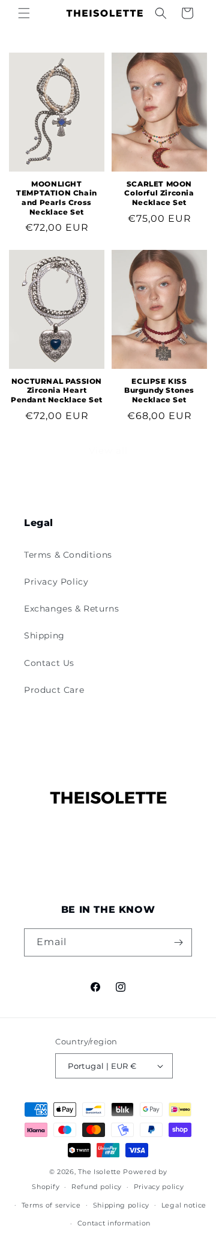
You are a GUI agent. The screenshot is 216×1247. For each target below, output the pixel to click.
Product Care (54, 689)
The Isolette (99, 1171)
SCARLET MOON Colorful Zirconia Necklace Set (159, 193)
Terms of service (51, 1205)
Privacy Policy (56, 581)
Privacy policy (159, 1186)
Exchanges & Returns (71, 608)
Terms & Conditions (68, 554)
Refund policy (96, 1186)
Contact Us (49, 663)
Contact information (114, 1223)
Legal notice (183, 1205)
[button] (24, 13)
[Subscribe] (178, 942)
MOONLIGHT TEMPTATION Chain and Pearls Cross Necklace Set (56, 197)
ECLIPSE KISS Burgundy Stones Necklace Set (159, 390)
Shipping (44, 635)
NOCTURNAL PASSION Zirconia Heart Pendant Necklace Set (57, 390)
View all (108, 450)
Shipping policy (121, 1205)
